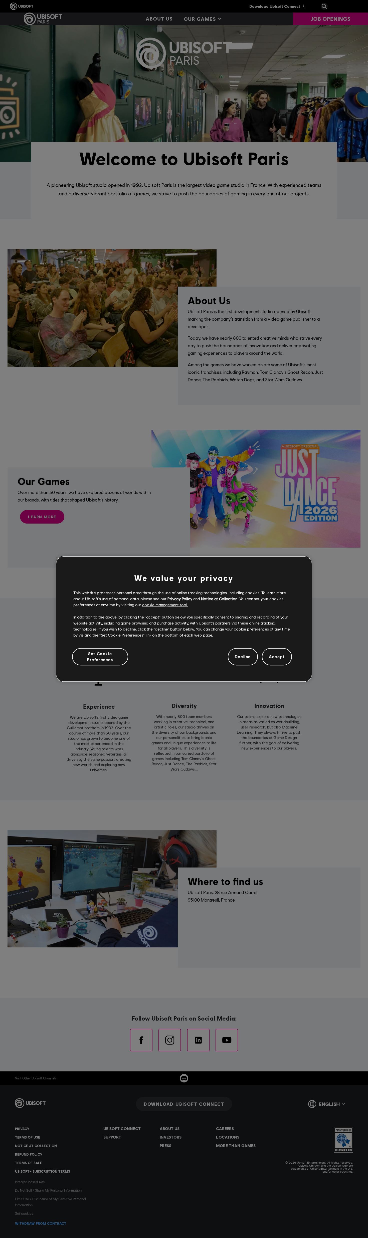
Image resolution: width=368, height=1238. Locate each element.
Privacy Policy (179, 598)
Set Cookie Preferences (100, 656)
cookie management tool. (165, 604)
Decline (243, 656)
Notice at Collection (219, 598)
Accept (277, 656)
